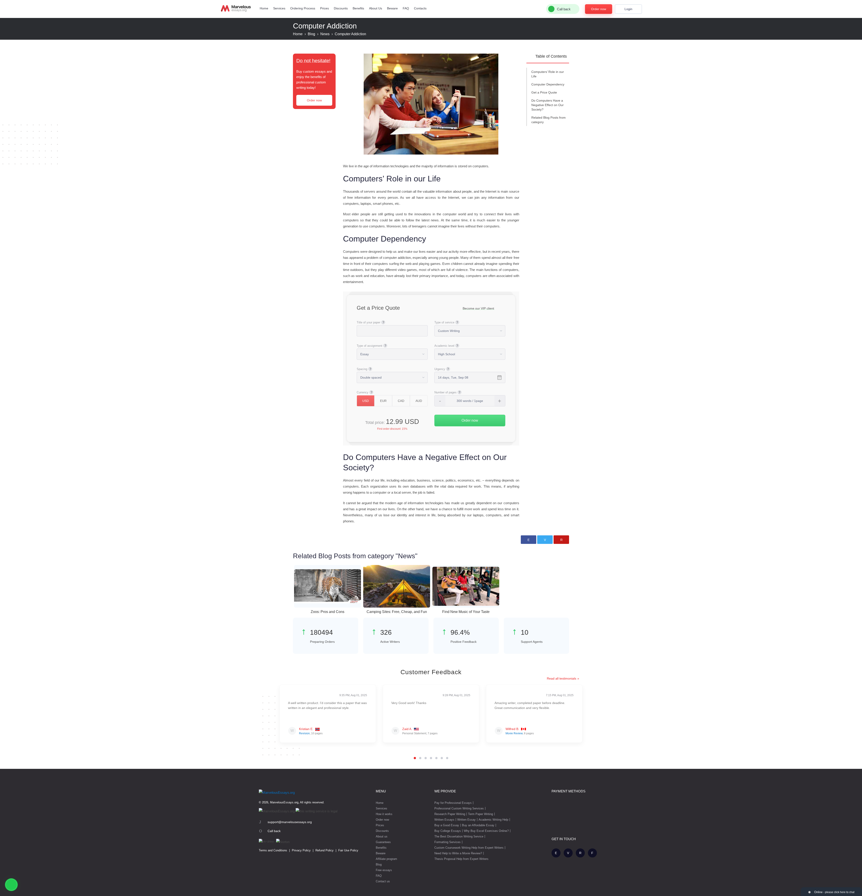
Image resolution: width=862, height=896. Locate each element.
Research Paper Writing (449, 814)
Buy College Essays (447, 831)
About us (381, 836)
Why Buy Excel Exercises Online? (486, 831)
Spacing (362, 369)
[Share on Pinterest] (561, 539)
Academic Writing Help (493, 819)
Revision (304, 733)
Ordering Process (302, 8)
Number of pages (445, 392)
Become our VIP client (478, 308)
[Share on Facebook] (528, 539)
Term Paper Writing (480, 814)
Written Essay (466, 819)
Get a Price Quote (544, 92)
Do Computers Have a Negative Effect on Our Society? (547, 105)
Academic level (444, 345)
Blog (379, 864)
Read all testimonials (561, 678)
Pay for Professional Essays (453, 802)
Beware (392, 8)
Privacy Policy (301, 850)
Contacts (420, 8)
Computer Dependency (547, 84)
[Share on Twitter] (545, 539)
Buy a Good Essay (446, 825)
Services (279, 8)
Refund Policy (324, 850)
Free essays (384, 870)
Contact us (383, 881)
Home (264, 8)
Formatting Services (447, 842)
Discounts (341, 8)
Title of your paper (368, 322)
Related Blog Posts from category (548, 120)
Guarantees (383, 842)
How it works (384, 814)
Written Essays (444, 819)
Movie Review (514, 733)
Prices (324, 8)
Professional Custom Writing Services (459, 808)
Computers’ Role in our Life (547, 74)
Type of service (444, 322)
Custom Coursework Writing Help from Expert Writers (469, 847)
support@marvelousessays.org (290, 822)
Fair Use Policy (348, 850)
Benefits (358, 8)
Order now (598, 9)
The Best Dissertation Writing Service (458, 836)
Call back (274, 831)
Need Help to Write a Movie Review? (458, 853)
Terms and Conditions (273, 850)
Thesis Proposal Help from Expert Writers (461, 859)
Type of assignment (369, 345)
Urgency (439, 369)
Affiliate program (386, 859)
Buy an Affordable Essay (478, 825)
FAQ (406, 8)
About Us (375, 8)
